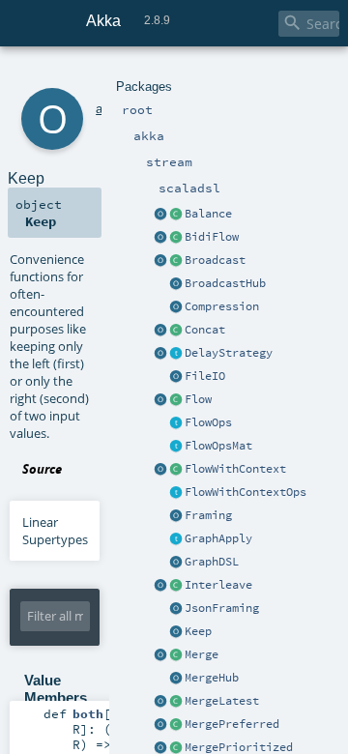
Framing (208, 515)
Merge (201, 654)
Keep (198, 631)
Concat (205, 329)
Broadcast (215, 260)
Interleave (218, 585)
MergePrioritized (239, 747)
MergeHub (212, 677)
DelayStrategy (229, 353)
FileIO (205, 376)
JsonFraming (222, 608)
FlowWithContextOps (245, 492)
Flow (198, 399)
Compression (222, 306)
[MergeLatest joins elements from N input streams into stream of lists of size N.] (160, 702)
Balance (208, 213)
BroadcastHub (225, 283)
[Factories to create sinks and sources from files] (176, 377)
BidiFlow (212, 237)
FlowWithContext (235, 469)
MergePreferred (232, 724)
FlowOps (208, 422)
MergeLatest (222, 701)
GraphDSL (212, 561)
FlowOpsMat (218, 445)
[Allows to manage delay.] (176, 354)
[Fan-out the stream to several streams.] (176, 214)
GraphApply (218, 538)
